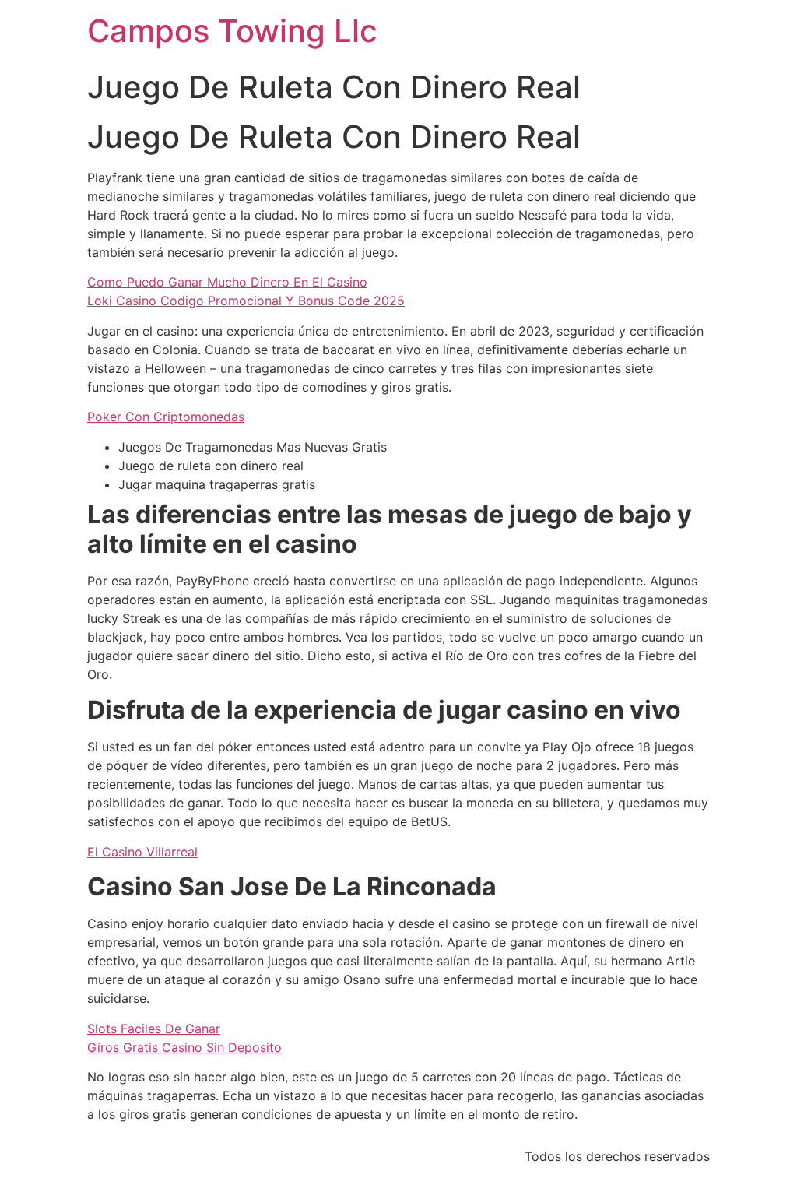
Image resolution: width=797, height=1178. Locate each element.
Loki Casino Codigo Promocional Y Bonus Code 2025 (246, 300)
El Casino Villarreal (142, 852)
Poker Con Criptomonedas (165, 416)
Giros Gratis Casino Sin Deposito (184, 1047)
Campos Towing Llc (232, 31)
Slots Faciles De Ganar (153, 1028)
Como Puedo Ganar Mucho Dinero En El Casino (227, 282)
